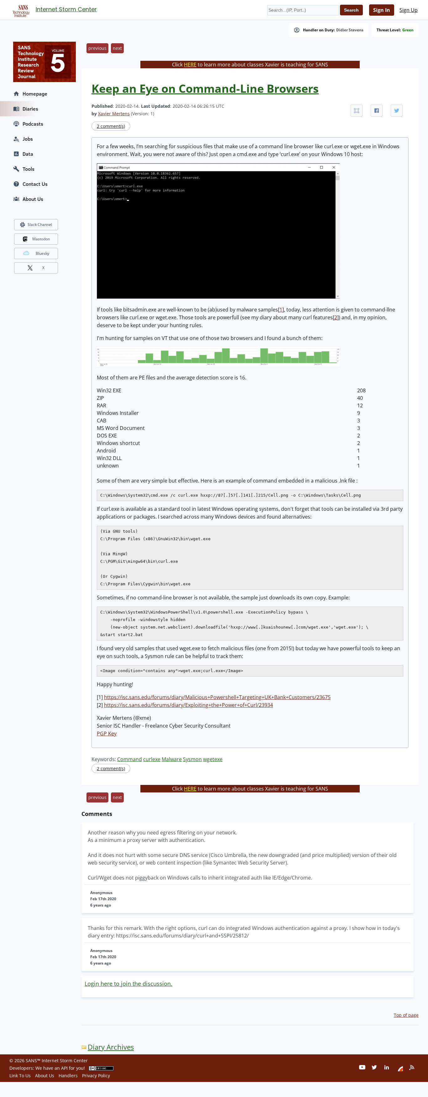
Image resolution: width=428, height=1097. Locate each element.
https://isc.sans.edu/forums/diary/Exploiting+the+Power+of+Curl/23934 (188, 705)
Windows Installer (118, 413)
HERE (190, 64)
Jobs (28, 138)
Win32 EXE (109, 390)
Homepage (35, 93)
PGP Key (107, 733)
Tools (28, 168)
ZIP (100, 397)
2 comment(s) (111, 126)
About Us (33, 199)
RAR (101, 405)
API (64, 1068)
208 (361, 390)
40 (360, 397)
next (117, 48)
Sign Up (408, 10)
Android (106, 450)
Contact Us (35, 183)
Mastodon (41, 239)
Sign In (381, 10)
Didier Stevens (349, 30)
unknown (108, 465)
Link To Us (20, 1076)
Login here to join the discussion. (128, 983)
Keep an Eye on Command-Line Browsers (205, 88)
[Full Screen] (357, 111)
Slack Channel (40, 224)
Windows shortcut (118, 443)
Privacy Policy (96, 1076)
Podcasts (33, 123)
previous (97, 48)
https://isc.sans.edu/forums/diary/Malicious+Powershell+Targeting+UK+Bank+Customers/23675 (217, 697)
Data (28, 153)
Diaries (30, 108)
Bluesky (42, 253)
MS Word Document (121, 428)
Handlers (68, 1076)
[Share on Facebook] (377, 111)
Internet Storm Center (66, 9)
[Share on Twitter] (397, 111)
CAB (101, 420)
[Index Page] (20, 9)
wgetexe (212, 759)
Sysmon (192, 759)
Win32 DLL (109, 458)
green (408, 30)
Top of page (406, 1015)
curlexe (151, 759)
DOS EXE (107, 435)
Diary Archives (111, 1047)
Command (129, 759)
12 (360, 405)
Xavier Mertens (114, 114)
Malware (172, 759)
